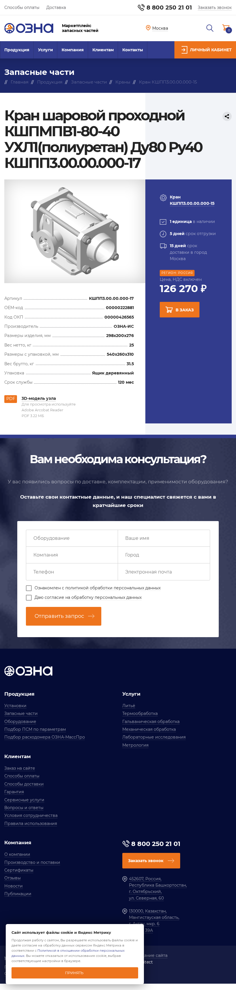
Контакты (132, 49)
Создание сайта (151, 955)
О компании (17, 854)
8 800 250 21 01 (169, 7)
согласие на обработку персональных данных (93, 597)
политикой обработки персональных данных (113, 587)
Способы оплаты (21, 7)
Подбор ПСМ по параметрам (35, 729)
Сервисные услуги (24, 799)
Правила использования (30, 823)
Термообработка (140, 713)
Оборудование (20, 721)
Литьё (128, 705)
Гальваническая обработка (151, 721)
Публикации (17, 893)
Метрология (135, 745)
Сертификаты (18, 870)
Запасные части (21, 713)
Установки (15, 705)
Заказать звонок (215, 7)
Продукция (16, 49)
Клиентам (103, 49)
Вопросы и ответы (23, 807)
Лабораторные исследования (154, 737)
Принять (74, 973)
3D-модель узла (39, 398)
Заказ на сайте (19, 768)
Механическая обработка (149, 729)
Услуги (45, 49)
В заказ (185, 310)
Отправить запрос (59, 616)
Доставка (56, 7)
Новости (13, 886)
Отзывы (12, 878)
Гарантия (14, 791)
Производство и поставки (32, 862)
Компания (73, 49)
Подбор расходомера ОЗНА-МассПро (44, 737)
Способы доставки (24, 784)
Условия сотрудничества (31, 815)
